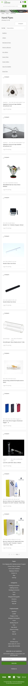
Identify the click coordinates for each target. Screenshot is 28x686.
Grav (14, 625)
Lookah (14, 613)
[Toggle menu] (2, 2)
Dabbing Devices (14, 587)
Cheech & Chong (14, 629)
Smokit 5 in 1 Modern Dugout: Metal (13, 225)
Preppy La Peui (14, 616)
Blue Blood (14, 627)
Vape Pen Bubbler (6, 66)
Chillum (4, 38)
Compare (20, 23)
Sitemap (14, 577)
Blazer (14, 631)
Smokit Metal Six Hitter (9, 302)
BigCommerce (21, 681)
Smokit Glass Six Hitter (9, 263)
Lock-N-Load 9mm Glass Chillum (12, 462)
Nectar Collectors (6, 47)
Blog (14, 575)
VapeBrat (14, 611)
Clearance (14, 599)
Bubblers (4, 33)
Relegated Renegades (14, 596)
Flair (10, 681)
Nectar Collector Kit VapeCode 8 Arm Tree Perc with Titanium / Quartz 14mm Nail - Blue (13, 543)
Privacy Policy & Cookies (14, 566)
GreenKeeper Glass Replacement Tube (14, 342)
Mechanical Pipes (6, 42)
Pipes (14, 594)
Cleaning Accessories (14, 585)
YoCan (14, 620)
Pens (14, 592)
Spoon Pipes (5, 57)
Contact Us (14, 573)
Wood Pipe (5, 71)
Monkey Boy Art (14, 622)
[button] (14, 11)
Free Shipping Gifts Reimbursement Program (14, 564)
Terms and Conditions (14, 568)
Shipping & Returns (14, 571)
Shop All (14, 603)
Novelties (14, 601)
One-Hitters (5, 52)
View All (14, 634)
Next (17, 554)
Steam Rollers (5, 62)
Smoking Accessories (14, 590)
